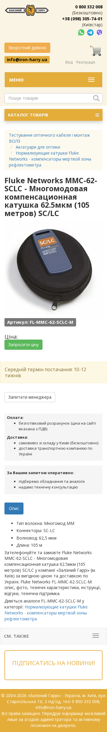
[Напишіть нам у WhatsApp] (82, 32)
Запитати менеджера (29, 397)
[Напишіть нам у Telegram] (91, 32)
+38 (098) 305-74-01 (82, 18)
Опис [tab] (14, 508)
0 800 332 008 (89, 7)
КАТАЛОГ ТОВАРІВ (28, 115)
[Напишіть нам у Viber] (99, 32)
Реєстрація (85, 62)
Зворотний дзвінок (27, 47)
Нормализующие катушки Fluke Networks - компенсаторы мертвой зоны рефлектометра (46, 613)
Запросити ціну (23, 344)
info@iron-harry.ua (27, 59)
